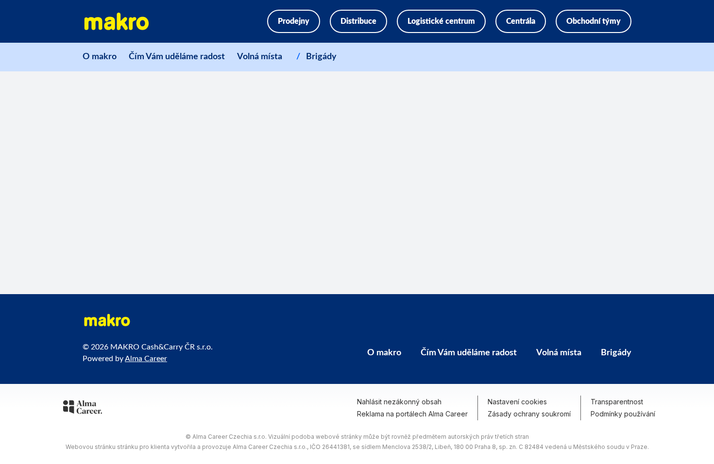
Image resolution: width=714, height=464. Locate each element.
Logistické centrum (441, 21)
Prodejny (293, 21)
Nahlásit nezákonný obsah (399, 402)
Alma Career (146, 359)
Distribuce (358, 21)
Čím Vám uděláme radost (177, 56)
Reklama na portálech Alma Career (412, 414)
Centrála (520, 21)
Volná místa (259, 56)
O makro (100, 56)
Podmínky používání (623, 414)
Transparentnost (617, 402)
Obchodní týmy (593, 21)
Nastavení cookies (517, 402)
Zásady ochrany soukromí (529, 414)
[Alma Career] (82, 409)
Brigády (321, 56)
